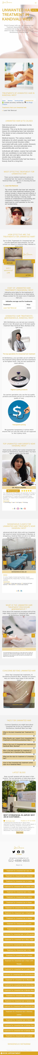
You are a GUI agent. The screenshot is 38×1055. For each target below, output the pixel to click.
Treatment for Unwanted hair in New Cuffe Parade (19, 962)
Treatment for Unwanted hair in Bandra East (19, 985)
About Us (19, 865)
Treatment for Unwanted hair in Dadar (19, 902)
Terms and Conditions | (14, 1050)
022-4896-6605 (19, 860)
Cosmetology (7, 502)
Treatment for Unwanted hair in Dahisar (19, 1036)
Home (3, 100)
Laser (13, 502)
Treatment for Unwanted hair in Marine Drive (19, 945)
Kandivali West (19, 100)
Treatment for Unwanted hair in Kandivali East (19, 1006)
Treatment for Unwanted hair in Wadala (19, 955)
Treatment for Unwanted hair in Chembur (19, 908)
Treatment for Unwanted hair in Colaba (19, 881)
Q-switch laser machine (22, 584)
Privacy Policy (27, 1050)
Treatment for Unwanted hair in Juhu (19, 924)
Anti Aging (18, 502)
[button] (35, 3)
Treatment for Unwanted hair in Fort (19, 929)
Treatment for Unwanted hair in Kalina (19, 897)
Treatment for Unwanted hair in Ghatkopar (19, 913)
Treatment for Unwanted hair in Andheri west (19, 886)
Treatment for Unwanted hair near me (19, 871)
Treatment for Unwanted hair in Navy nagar (19, 939)
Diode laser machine (16, 583)
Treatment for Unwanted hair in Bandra (19, 996)
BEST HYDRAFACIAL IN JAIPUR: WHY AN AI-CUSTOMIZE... (19, 816)
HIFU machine (12, 584)
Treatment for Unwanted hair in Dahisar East (19, 1025)
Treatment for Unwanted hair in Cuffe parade (19, 934)
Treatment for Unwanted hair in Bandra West (19, 990)
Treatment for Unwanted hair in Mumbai (19, 876)
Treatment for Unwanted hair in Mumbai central (19, 1013)
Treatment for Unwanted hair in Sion (19, 950)
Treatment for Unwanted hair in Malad (19, 918)
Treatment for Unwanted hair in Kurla (19, 892)
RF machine (7, 583)
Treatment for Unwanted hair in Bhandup (19, 980)
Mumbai (10, 100)
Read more (20, 832)
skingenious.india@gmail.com (19, 858)
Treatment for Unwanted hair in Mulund (19, 1020)
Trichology (25, 502)
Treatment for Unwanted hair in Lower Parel (19, 969)
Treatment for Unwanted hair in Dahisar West (19, 1030)
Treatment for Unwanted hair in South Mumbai (19, 974)
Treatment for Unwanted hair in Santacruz (19, 1001)
